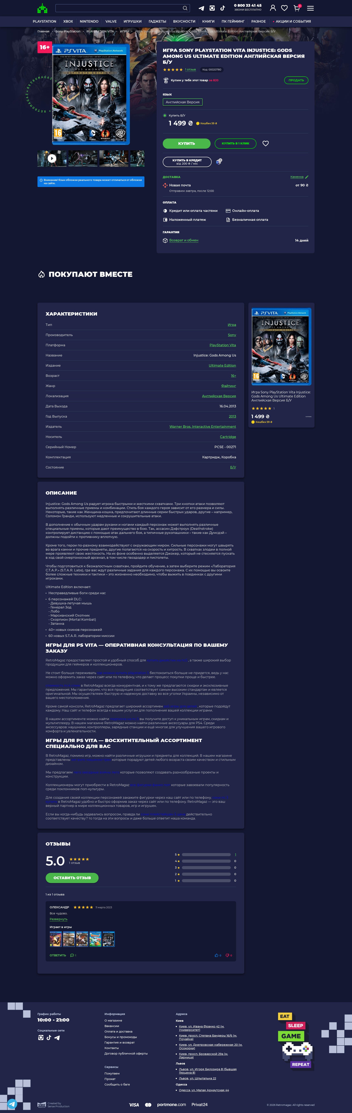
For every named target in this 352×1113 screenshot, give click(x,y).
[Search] (185, 8)
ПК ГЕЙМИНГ (233, 21)
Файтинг (228, 386)
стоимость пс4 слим (63, 685)
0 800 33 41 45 (248, 5)
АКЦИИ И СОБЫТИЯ (293, 21)
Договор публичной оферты (126, 1053)
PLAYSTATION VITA (100, 31)
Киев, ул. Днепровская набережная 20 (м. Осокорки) (210, 1046)
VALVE (111, 21)
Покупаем (112, 1073)
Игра (232, 325)
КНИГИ (208, 21)
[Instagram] (41, 1038)
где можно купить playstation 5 (123, 673)
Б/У (233, 467)
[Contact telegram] (58, 1038)
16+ (233, 376)
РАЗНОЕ (258, 21)
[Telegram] (12, 1104)
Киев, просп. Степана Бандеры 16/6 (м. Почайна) (208, 1037)
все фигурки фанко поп (150, 785)
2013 (232, 416)
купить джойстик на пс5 (167, 660)
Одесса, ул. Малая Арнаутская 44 (204, 1090)
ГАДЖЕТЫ (157, 21)
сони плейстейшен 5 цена (163, 814)
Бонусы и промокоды (120, 1037)
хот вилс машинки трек (91, 760)
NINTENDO (89, 21)
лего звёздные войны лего (96, 772)
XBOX (68, 21)
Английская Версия (219, 396)
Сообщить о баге (117, 1084)
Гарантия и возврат (119, 1042)
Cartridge (228, 437)
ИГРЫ (124, 31)
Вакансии (111, 1026)
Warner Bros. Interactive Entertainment (202, 427)
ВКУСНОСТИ (184, 21)
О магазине (113, 1020)
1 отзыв (190, 69)
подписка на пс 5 (124, 719)
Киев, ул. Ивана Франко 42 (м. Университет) (201, 1028)
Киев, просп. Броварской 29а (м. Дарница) (203, 1055)
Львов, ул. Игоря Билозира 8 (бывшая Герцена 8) (208, 1071)
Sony (232, 335)
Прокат (110, 1079)
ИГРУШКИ (133, 21)
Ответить (58, 955)
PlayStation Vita (223, 345)
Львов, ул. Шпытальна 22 (197, 1078)
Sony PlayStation (68, 31)
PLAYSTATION (44, 21)
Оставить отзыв (72, 878)
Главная (43, 31)
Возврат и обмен (183, 240)
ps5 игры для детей (180, 706)
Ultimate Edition (222, 365)
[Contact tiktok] (50, 1038)
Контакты (111, 1048)
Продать (296, 80)
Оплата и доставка (118, 1031)
